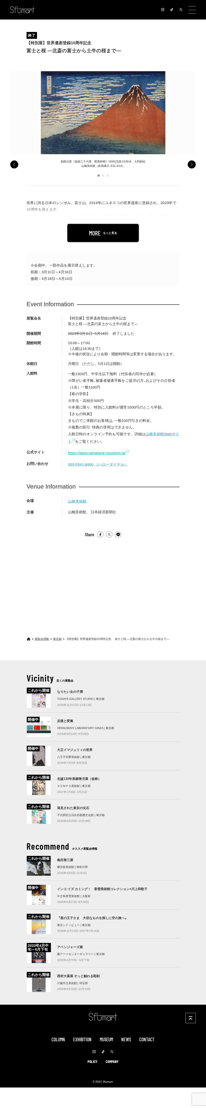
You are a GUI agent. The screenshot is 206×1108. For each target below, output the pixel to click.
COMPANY (112, 1061)
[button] (98, 175)
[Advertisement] (103, 584)
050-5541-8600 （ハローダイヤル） (98, 464)
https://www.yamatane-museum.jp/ (97, 453)
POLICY (92, 1061)
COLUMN (58, 1039)
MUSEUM (106, 1039)
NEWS (126, 1039)
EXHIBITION (82, 1039)
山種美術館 (77, 501)
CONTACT (146, 1039)
